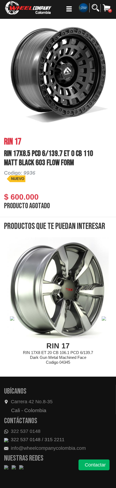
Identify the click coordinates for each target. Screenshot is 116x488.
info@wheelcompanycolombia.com (47, 448)
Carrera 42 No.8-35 (32, 401)
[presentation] (12, 318)
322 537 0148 (24, 431)
